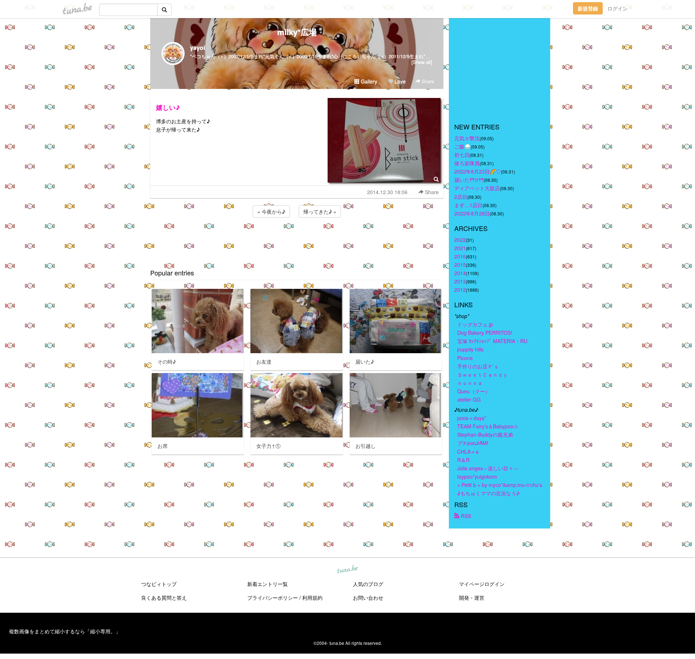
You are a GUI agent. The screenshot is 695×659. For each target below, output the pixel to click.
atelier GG (469, 399)
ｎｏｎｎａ (470, 382)
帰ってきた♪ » (319, 211)
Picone (465, 357)
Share (427, 81)
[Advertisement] (296, 238)
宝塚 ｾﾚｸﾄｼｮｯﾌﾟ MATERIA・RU (492, 341)
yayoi (197, 47)
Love (399, 81)
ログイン (617, 8)
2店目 (460, 196)
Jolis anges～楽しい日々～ (487, 468)
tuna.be (347, 569)
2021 (460, 248)
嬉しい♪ (168, 107)
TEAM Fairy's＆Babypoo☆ (487, 426)
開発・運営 (471, 597)
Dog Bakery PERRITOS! (484, 332)
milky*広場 (297, 32)
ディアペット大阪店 (477, 188)
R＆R (463, 459)
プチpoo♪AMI (472, 442)
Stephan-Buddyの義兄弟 (485, 434)
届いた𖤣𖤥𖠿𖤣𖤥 (469, 179)
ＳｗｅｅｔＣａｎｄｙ (482, 374)
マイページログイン (482, 583)
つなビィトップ (159, 583)
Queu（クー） (473, 391)
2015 (460, 264)
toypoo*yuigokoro (477, 476)
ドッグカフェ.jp (475, 324)
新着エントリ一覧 (267, 583)
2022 (460, 239)
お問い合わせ (368, 597)
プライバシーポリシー (272, 597)
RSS (465, 515)
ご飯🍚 (462, 146)
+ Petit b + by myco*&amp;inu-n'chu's (499, 484)
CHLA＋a (468, 451)
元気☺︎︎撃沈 (467, 138)
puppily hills (473, 349)
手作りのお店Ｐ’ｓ (478, 366)
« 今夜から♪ (271, 211)
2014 (460, 273)
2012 (460, 289)
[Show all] (422, 62)
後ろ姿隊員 (467, 163)
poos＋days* (471, 417)
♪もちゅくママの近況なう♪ (488, 493)
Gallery (368, 81)
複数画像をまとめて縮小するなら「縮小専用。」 (65, 631)
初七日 (461, 154)
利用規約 (312, 597)
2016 (460, 256)
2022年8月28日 (472, 213)
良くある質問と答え (164, 597)
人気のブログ (368, 583)
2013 (460, 281)
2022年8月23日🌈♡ (477, 171)
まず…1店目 (468, 205)
